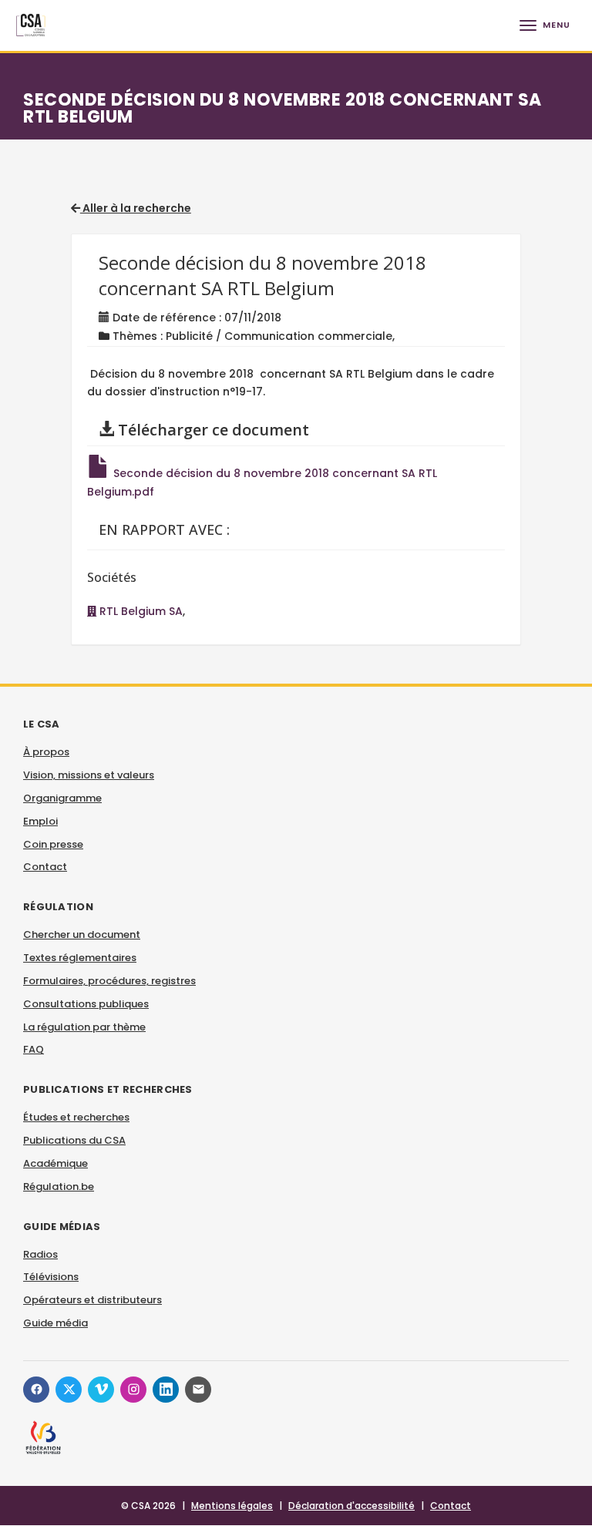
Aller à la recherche (135, 208)
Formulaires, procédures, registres (109, 980)
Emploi (40, 821)
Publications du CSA (74, 1140)
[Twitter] (69, 1389)
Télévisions (51, 1276)
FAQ (33, 1049)
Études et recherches (76, 1117)
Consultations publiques (86, 1004)
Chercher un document (81, 934)
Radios (40, 1254)
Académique (55, 1163)
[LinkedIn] (166, 1389)
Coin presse (53, 844)
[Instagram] (133, 1389)
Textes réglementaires (79, 957)
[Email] (198, 1389)
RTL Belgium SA (139, 611)
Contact (45, 866)
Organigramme (62, 798)
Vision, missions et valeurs (88, 775)
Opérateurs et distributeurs (92, 1299)
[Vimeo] (101, 1389)
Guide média (55, 1323)
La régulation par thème (84, 1027)
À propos (46, 752)
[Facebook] (36, 1389)
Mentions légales (232, 1505)
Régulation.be (58, 1186)
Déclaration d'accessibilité (351, 1505)
